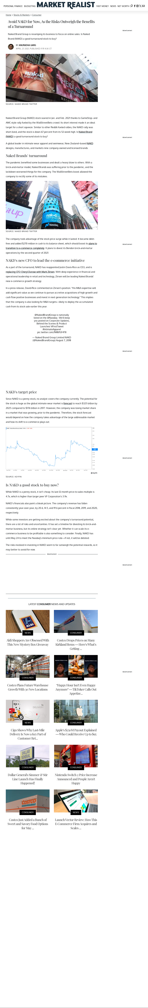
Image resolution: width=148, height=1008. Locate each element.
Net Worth (123, 6)
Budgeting (30, 6)
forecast (67, 403)
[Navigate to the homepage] (66, 5)
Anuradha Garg (27, 45)
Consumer (36, 15)
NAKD (90, 143)
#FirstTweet (57, 326)
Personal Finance (13, 6)
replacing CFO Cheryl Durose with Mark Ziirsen (30, 271)
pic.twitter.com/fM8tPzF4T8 (51, 332)
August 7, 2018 (63, 340)
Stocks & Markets (22, 15)
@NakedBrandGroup (45, 314)
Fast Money (102, 6)
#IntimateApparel (52, 329)
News (113, 6)
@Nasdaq (52, 317)
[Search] (131, 5)
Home (8, 15)
